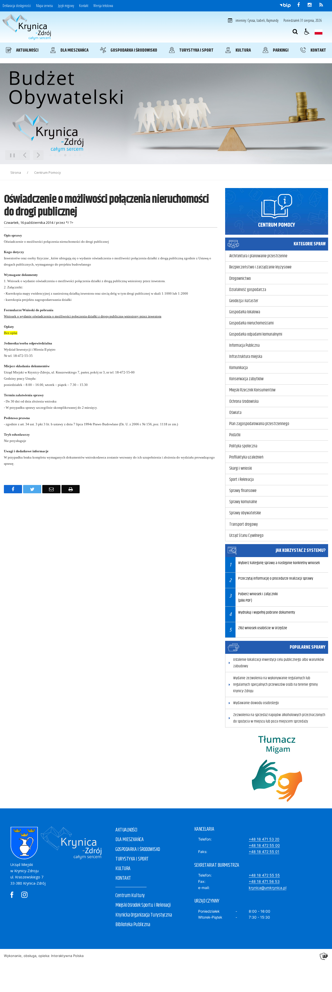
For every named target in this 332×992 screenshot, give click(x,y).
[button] (307, 31)
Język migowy (66, 6)
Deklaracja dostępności (17, 6)
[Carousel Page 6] (75, 155)
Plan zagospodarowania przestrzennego (259, 423)
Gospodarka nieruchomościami (251, 323)
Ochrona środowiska (244, 401)
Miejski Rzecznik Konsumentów (252, 390)
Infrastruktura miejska (245, 356)
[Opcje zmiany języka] (318, 31)
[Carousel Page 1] (50, 155)
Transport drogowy (243, 524)
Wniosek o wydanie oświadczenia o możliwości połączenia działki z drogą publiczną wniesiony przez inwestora (82, 316)
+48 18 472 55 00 (264, 845)
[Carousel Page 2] (55, 155)
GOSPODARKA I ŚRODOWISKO (137, 849)
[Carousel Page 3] (60, 155)
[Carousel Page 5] (70, 155)
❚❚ (10, 155)
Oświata (235, 412)
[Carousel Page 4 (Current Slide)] (65, 155)
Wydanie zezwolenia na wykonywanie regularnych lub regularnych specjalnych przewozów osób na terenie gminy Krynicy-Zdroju (275, 684)
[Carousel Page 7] (80, 155)
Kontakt (83, 6)
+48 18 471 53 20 (264, 839)
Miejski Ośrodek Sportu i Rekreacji (142, 905)
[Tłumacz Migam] (276, 807)
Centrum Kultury (130, 896)
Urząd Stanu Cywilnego (246, 535)
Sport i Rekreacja (241, 479)
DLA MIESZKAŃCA (129, 840)
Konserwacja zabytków (246, 379)
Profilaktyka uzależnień (246, 457)
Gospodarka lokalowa (244, 312)
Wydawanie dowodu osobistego (256, 703)
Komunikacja (238, 367)
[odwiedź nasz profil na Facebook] (298, 5)
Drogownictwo (240, 278)
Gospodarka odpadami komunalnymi (255, 334)
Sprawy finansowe (243, 490)
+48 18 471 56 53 (264, 881)
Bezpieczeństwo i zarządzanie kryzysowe (260, 267)
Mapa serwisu (44, 6)
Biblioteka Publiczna (132, 925)
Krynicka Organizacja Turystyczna (143, 915)
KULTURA (122, 869)
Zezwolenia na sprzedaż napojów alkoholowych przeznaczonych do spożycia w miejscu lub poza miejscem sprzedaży (279, 718)
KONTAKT (123, 878)
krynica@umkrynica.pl (267, 887)
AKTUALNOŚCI (126, 830)
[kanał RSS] (321, 5)
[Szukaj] (295, 31)
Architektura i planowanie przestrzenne (258, 256)
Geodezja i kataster (243, 300)
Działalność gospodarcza (247, 289)
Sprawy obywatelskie (245, 513)
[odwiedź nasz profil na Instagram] (309, 5)
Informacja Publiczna (244, 345)
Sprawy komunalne (243, 501)
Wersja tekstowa (103, 6)
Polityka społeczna (243, 446)
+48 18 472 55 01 (264, 851)
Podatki (234, 435)
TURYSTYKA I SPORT (132, 859)
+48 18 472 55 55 (264, 875)
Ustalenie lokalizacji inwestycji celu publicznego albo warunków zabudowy (278, 662)
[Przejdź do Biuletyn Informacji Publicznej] (285, 5)
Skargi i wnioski (240, 468)
